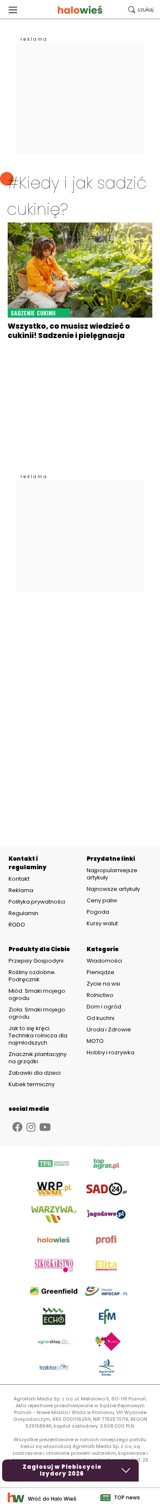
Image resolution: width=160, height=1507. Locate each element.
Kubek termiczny (32, 1084)
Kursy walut (102, 923)
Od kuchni (100, 1018)
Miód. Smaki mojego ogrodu (37, 994)
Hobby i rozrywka (110, 1052)
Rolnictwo (100, 995)
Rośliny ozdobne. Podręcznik (32, 975)
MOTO (95, 1041)
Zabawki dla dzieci (35, 1073)
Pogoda (98, 912)
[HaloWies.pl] (80, 9)
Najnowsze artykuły (113, 889)
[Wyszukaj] (141, 9)
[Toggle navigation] (12, 9)
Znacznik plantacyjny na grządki (38, 1057)
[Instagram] (30, 1127)
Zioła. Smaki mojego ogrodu (37, 1013)
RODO (17, 925)
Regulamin (23, 913)
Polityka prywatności (37, 902)
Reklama (21, 890)
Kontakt (19, 879)
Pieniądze (100, 972)
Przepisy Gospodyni (36, 961)
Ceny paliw (102, 900)
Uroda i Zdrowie (109, 1029)
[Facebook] (17, 1127)
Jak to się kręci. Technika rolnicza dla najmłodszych (38, 1035)
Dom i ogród (104, 1007)
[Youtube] (45, 1127)
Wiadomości (104, 961)
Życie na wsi (103, 984)
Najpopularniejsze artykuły (112, 874)
